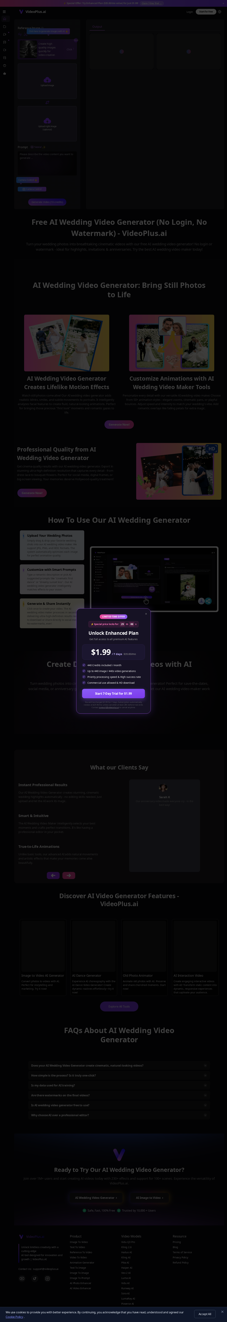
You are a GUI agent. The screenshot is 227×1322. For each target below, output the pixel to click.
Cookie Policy (14, 1317)
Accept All (205, 1314)
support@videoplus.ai (109, 707)
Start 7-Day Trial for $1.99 (113, 693)
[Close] (222, 1311)
